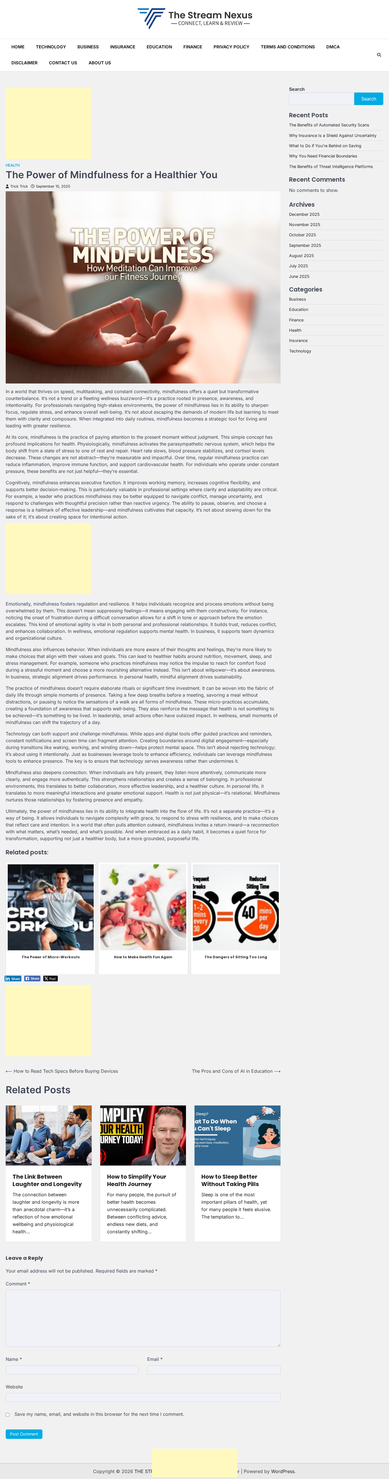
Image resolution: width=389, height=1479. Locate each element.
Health (13, 165)
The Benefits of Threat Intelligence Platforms (331, 166)
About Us (100, 62)
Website (14, 1387)
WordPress (282, 1471)
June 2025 (299, 276)
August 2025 (301, 255)
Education (159, 47)
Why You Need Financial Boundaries (323, 155)
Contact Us (63, 62)
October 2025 (302, 234)
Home (17, 47)
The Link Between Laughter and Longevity (47, 1180)
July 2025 (298, 265)
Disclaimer (24, 62)
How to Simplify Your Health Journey (136, 1180)
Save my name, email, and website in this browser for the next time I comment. (99, 1414)
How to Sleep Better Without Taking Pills (230, 1180)
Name (14, 1359)
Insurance (122, 47)
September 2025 (305, 245)
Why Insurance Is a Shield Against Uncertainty (332, 135)
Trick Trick (19, 186)
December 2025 (304, 214)
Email (155, 1359)
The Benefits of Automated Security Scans (329, 124)
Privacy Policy (231, 47)
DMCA (333, 47)
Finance (192, 47)
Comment (18, 1284)
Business (88, 47)
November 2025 (304, 224)
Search (297, 89)
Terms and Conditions (288, 47)
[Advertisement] (48, 123)
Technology (51, 47)
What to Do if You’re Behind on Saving (325, 145)
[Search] (379, 55)
